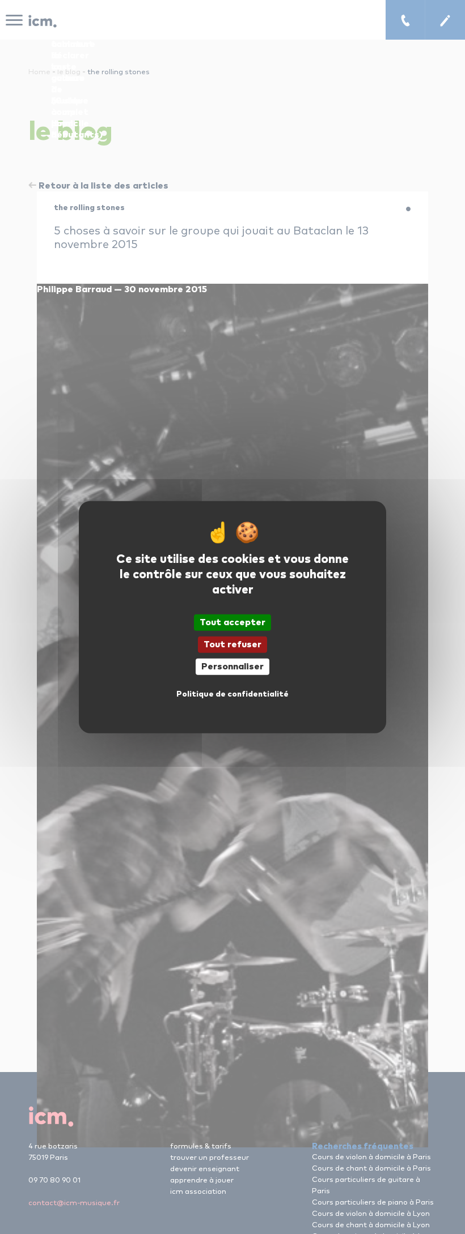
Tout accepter (232, 621)
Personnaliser (232, 666)
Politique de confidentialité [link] (232, 694)
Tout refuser (232, 643)
